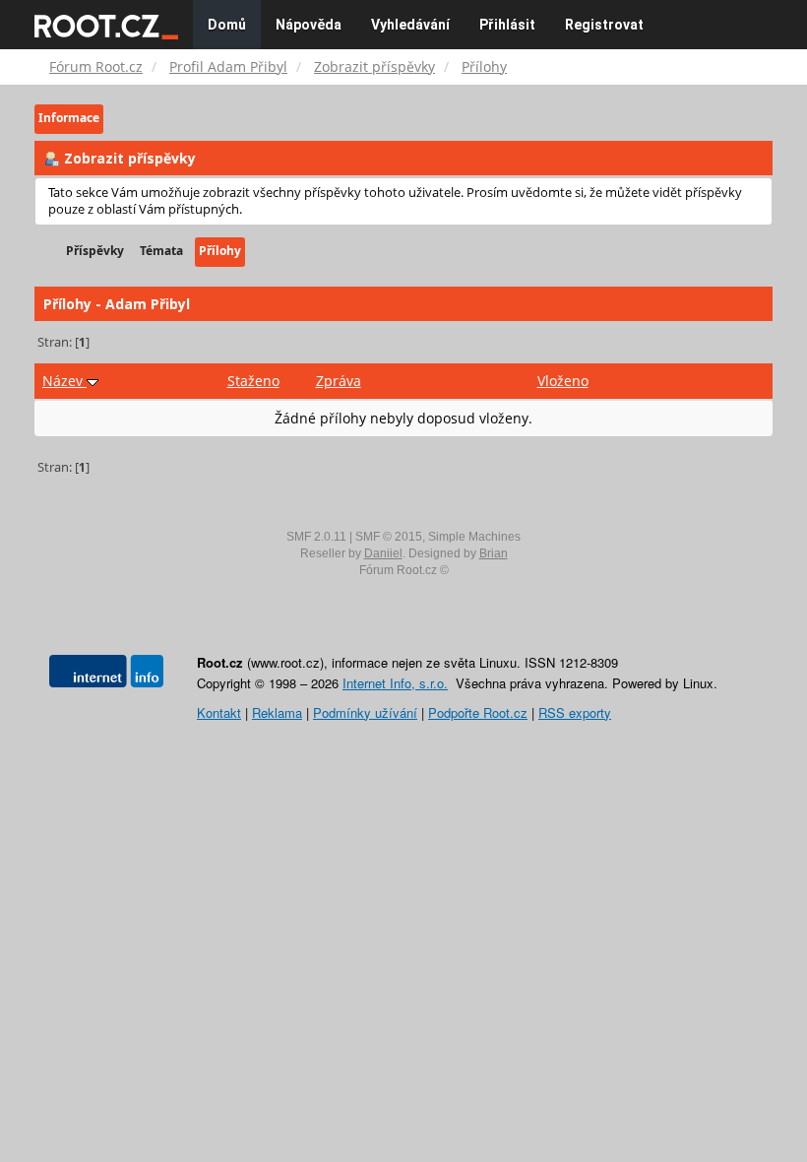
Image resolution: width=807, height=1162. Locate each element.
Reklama (277, 712)
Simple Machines (474, 537)
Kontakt (219, 712)
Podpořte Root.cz (478, 712)
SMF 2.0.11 (316, 537)
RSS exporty (574, 712)
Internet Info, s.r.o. (395, 683)
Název (64, 380)
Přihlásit (507, 24)
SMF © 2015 (388, 537)
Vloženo (563, 380)
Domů (227, 24)
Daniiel (383, 553)
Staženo (253, 380)
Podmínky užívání (365, 712)
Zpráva (338, 380)
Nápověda (308, 24)
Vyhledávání (410, 24)
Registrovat (604, 24)
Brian (493, 553)
